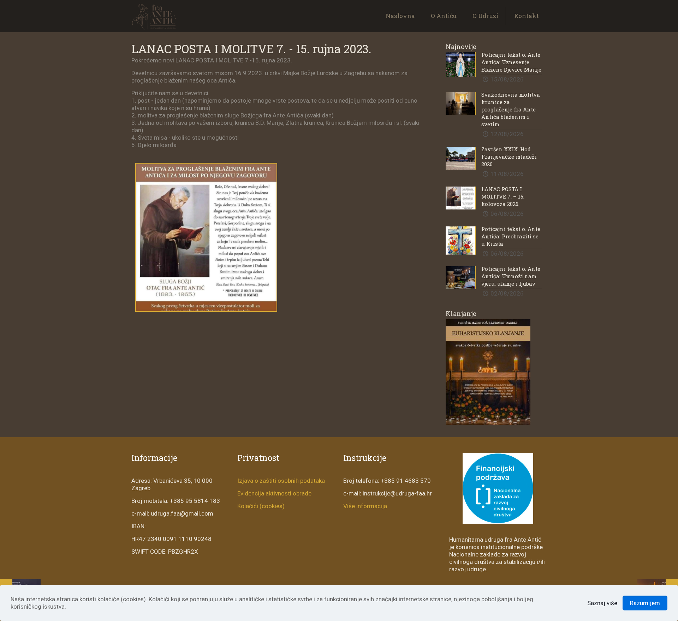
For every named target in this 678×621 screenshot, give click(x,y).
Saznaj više (602, 603)
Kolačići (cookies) (261, 506)
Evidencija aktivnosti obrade (274, 493)
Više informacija (365, 506)
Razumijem (645, 603)
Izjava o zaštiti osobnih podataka (281, 480)
